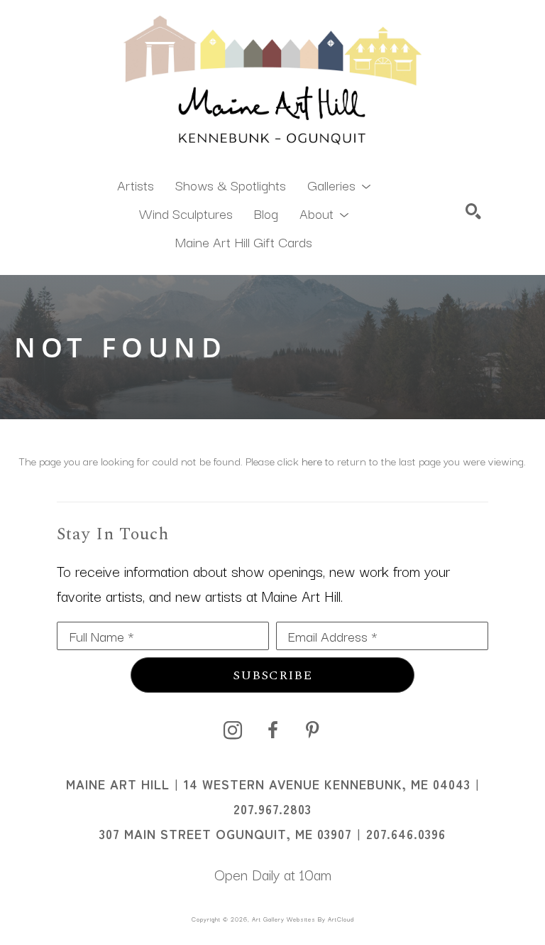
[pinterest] (312, 730)
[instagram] (233, 730)
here (312, 460)
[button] (338, 184)
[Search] (473, 211)
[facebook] (272, 730)
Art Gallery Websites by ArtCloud (303, 919)
